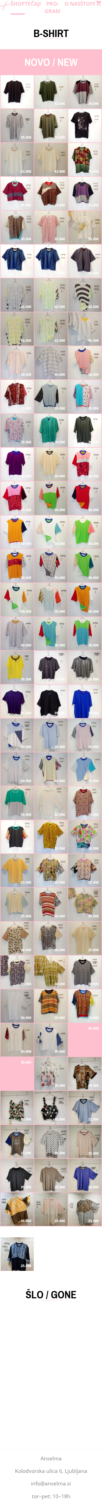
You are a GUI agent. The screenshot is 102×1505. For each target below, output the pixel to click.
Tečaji (33, 3)
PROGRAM (52, 7)
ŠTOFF (87, 3)
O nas (72, 3)
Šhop (18, 3)
